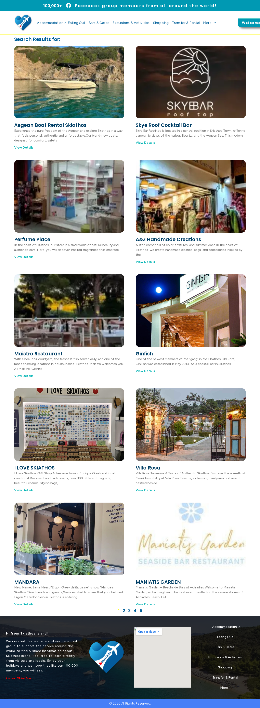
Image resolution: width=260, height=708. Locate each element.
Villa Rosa (148, 467)
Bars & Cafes (99, 23)
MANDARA (26, 582)
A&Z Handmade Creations (168, 239)
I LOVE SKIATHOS (34, 467)
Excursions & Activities (131, 23)
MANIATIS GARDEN (158, 582)
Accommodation (51, 23)
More (207, 23)
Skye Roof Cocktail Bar (164, 125)
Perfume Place (32, 239)
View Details (24, 147)
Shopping (161, 23)
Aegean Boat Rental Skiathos (50, 125)
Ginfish (144, 353)
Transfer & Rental (186, 23)
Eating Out (76, 23)
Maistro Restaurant (38, 353)
